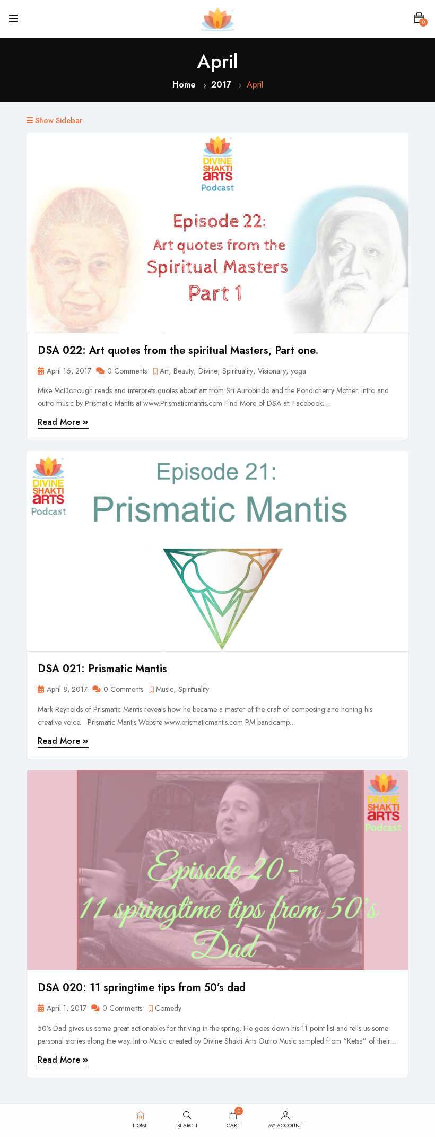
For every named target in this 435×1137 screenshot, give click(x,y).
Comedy (168, 1008)
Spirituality (237, 371)
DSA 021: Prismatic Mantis (102, 668)
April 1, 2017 (66, 1008)
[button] (419, 18)
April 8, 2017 (67, 689)
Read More (60, 422)
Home (184, 85)
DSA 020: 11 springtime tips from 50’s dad (142, 987)
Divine (208, 371)
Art (164, 371)
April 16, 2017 (69, 371)
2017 (221, 85)
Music (164, 689)
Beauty (183, 371)
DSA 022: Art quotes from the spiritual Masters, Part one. (178, 350)
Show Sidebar (57, 120)
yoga (298, 371)
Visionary (272, 371)
